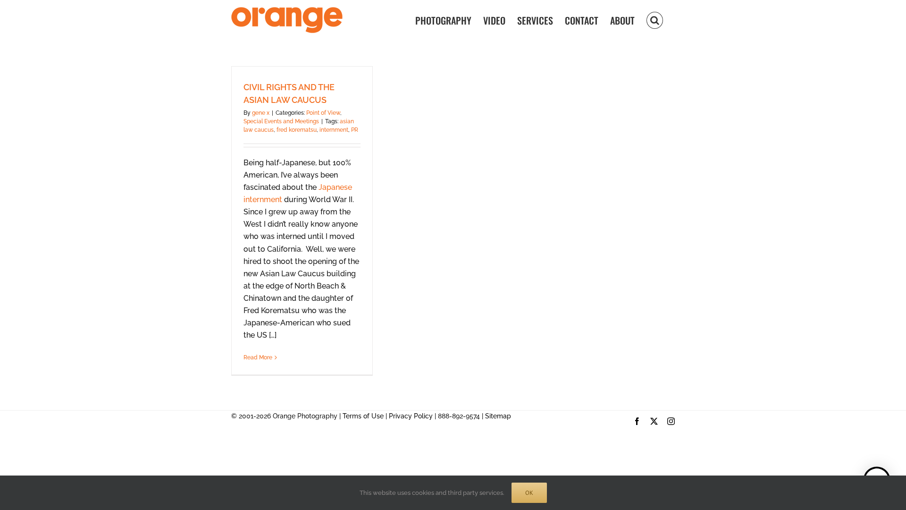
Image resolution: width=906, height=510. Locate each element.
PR (354, 130)
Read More (257, 357)
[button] (654, 19)
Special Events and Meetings (281, 121)
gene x (260, 113)
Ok (529, 493)
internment (333, 130)
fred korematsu (297, 130)
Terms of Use (363, 416)
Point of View (323, 113)
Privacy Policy (411, 416)
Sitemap (498, 416)
